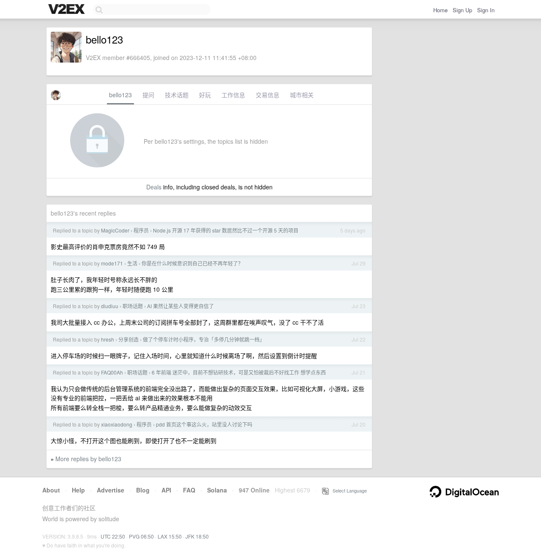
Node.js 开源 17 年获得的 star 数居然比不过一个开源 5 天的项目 (225, 230)
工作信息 (233, 94)
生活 (132, 263)
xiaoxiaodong (116, 424)
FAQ (189, 490)
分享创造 (128, 339)
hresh (107, 339)
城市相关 (302, 94)
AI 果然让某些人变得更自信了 (180, 305)
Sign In (486, 10)
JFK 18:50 (197, 536)
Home (440, 10)
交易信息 (267, 94)
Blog (143, 490)
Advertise (110, 490)
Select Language (348, 490)
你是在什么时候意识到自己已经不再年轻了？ (192, 263)
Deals (153, 187)
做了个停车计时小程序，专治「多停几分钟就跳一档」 (204, 339)
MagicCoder (115, 230)
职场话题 (133, 305)
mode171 (112, 263)
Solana (217, 490)
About (51, 490)
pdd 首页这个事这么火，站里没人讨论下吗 (204, 424)
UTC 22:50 (113, 536)
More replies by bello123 (88, 458)
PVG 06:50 (141, 536)
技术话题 (177, 94)
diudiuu (109, 305)
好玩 (205, 94)
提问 (148, 94)
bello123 (120, 94)
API (166, 490)
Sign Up (462, 10)
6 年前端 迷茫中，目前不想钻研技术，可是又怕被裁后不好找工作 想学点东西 (239, 372)
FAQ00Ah (112, 372)
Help (78, 490)
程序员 (141, 230)
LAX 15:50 (170, 536)
